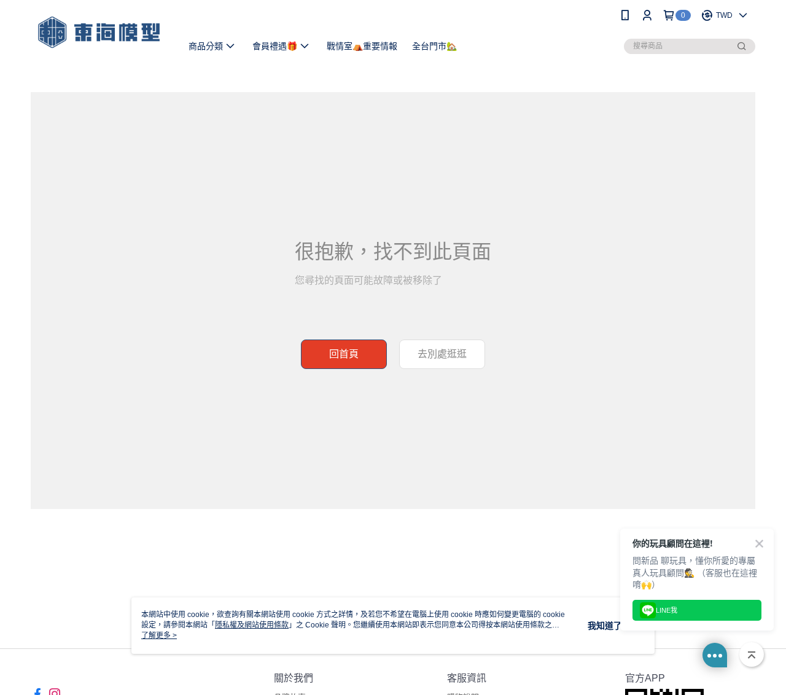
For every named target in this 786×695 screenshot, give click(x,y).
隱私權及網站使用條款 (252, 625)
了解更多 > (159, 635)
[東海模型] (99, 32)
